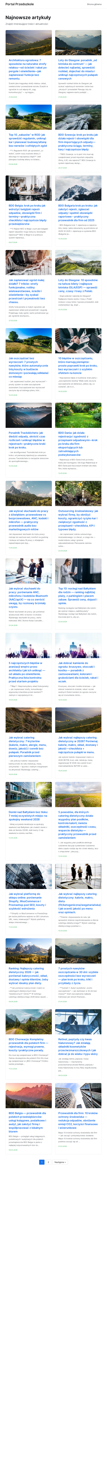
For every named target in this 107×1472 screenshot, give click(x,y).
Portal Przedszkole (19, 4)
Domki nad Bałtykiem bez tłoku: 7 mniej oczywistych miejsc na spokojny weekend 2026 (28, 816)
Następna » (60, 1162)
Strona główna (94, 4)
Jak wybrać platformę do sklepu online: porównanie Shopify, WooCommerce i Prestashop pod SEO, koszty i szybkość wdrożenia (27, 901)
